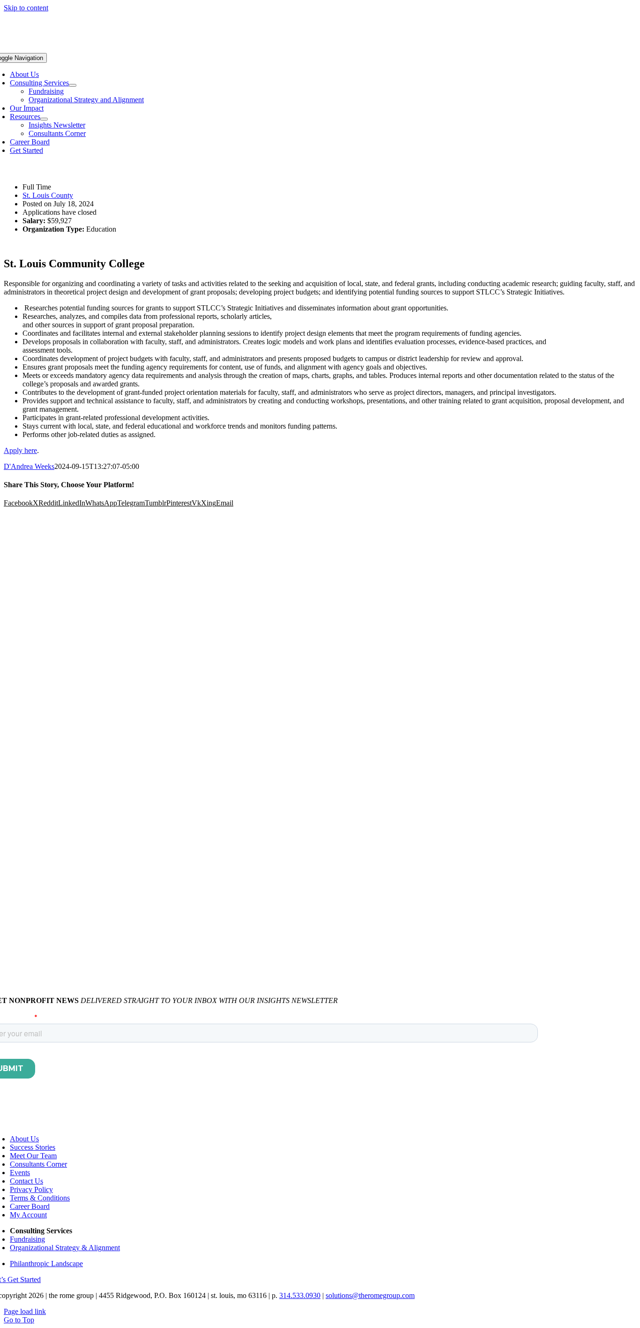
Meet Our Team (33, 1156)
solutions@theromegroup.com (370, 1295)
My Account (28, 1215)
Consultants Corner (38, 1164)
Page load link (25, 1311)
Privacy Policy (31, 1189)
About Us (24, 1139)
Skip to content (26, 8)
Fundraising (27, 1239)
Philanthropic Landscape (46, 1264)
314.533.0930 (299, 1295)
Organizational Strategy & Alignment (65, 1248)
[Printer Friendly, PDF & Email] (27, 171)
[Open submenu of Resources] (44, 119)
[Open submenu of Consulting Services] (72, 85)
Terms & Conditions (40, 1198)
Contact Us (26, 1181)
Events (20, 1173)
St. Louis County (47, 195)
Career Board (30, 1206)
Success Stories (32, 1147)
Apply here (20, 450)
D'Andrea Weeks (29, 466)
